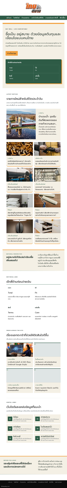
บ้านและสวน (25, 18)
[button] (64, 18)
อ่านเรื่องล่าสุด (11, 53)
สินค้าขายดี (16, 436)
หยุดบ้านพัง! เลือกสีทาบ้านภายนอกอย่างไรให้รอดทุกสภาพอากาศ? (46, 214)
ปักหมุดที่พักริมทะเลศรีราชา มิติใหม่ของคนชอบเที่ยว (19, 389)
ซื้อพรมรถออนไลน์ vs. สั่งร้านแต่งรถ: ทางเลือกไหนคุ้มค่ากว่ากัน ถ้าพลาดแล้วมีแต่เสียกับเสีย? (19, 189)
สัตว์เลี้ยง (51, 482)
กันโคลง (15, 417)
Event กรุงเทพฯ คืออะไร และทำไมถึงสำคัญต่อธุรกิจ (46, 389)
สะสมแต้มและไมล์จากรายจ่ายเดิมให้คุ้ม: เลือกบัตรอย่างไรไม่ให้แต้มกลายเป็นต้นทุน (46, 163)
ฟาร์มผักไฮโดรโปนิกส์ (47, 436)
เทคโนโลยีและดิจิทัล (37, 18)
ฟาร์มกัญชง (17, 427)
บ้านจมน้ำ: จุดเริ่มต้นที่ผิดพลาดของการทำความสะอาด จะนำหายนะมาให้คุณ (48, 124)
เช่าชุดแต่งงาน (45, 417)
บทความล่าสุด (58, 482)
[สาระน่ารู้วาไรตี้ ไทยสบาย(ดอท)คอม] (33, 8)
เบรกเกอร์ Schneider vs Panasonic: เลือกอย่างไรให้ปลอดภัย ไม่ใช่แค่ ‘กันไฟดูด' (44, 189)
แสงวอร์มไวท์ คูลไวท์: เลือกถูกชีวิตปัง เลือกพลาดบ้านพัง (19, 239)
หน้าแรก (8, 18)
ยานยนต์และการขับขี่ (52, 18)
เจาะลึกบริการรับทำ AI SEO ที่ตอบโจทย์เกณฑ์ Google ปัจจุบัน (19, 363)
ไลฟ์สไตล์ (16, 18)
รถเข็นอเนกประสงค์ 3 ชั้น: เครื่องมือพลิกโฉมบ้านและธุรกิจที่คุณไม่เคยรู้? (47, 241)
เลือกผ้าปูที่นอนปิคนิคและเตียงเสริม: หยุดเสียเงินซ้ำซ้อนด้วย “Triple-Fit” (20, 214)
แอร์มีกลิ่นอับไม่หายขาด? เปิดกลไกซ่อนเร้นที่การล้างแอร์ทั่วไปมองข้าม (19, 162)
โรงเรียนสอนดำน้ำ (46, 427)
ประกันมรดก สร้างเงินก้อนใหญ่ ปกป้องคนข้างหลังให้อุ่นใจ (45, 363)
